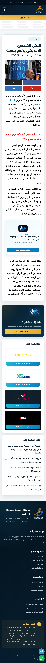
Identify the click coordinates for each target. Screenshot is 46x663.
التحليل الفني (38, 556)
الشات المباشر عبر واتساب (34, 612)
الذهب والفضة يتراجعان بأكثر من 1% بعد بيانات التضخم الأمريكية (23, 478)
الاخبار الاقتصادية (34, 39)
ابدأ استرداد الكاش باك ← (23, 250)
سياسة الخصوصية (36, 589)
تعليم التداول (38, 564)
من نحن (40, 586)
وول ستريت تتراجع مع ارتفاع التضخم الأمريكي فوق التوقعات (23, 487)
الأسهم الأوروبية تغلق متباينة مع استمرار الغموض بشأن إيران (25, 469)
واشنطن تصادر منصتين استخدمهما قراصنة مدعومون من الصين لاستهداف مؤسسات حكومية (24, 449)
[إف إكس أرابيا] (39, 10)
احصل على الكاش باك (23, 331)
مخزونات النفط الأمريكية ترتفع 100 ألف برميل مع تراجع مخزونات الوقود (23, 460)
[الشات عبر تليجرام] (42, 651)
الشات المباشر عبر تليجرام (35, 608)
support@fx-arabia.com (34, 604)
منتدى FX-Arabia (37, 582)
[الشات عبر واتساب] (42, 658)
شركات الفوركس (37, 567)
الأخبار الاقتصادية (37, 560)
